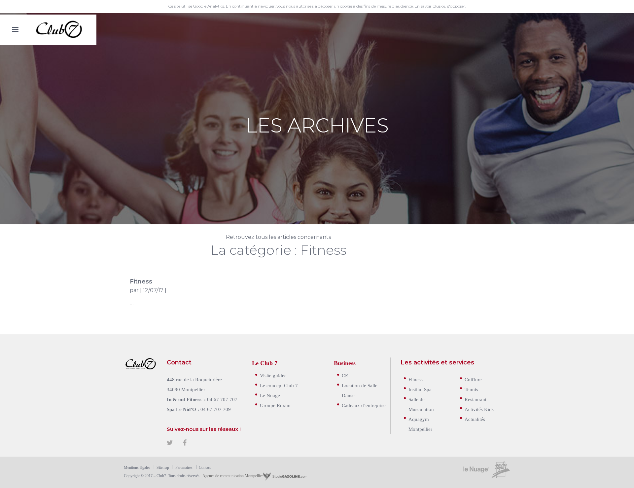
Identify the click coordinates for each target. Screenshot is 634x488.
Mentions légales (137, 467)
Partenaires (184, 467)
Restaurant (475, 398)
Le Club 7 (264, 362)
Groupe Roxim (275, 404)
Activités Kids (479, 408)
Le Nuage (270, 395)
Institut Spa (420, 389)
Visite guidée (273, 375)
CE (345, 375)
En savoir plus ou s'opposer (439, 6)
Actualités (475, 418)
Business (345, 362)
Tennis (471, 389)
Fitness (141, 281)
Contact (205, 467)
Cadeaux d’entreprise (364, 404)
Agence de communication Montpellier (232, 475)
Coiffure (473, 379)
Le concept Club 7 (279, 385)
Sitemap (163, 467)
